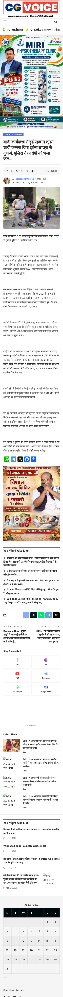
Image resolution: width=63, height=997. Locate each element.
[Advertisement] (31, 710)
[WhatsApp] (17, 689)
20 (31, 950)
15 (47, 940)
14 (39, 940)
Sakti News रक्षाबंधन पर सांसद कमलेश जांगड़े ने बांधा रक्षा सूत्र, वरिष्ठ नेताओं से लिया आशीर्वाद (41, 763)
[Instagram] (46, 662)
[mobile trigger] (6, 22)
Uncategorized (13, 135)
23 (55, 950)
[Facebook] (17, 662)
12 (23, 940)
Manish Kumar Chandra (24, 179)
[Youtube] (17, 675)
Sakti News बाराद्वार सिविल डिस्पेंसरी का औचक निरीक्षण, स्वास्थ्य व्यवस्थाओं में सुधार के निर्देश (40, 800)
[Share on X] (16, 171)
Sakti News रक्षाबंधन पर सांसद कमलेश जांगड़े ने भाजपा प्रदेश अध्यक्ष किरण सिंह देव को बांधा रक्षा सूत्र (40, 744)
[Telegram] (46, 675)
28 (39, 959)
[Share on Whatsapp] (21, 171)
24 (7, 959)
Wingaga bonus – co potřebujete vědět (24, 845)
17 (7, 950)
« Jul (5, 977)
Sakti (25, 752)
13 (31, 940)
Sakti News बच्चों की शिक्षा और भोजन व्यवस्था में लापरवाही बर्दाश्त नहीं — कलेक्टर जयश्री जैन (40, 781)
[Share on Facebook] (11, 171)
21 (39, 950)
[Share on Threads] (32, 171)
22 (47, 950)
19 (23, 950)
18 (15, 950)
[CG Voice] (31, 9)
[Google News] (46, 689)
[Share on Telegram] (27, 171)
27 (31, 959)
